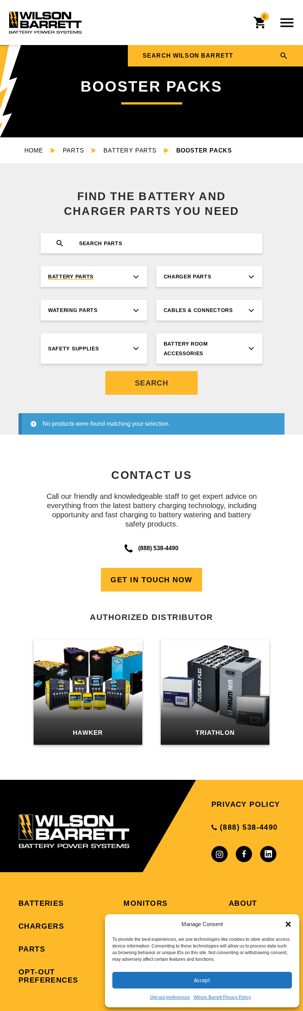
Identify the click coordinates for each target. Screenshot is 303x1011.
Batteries (41, 903)
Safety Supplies (73, 349)
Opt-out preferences (170, 997)
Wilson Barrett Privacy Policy (222, 997)
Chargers (41, 926)
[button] (288, 924)
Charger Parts (187, 277)
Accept (202, 980)
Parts (73, 150)
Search (151, 383)
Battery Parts (129, 150)
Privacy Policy (245, 804)
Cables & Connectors (198, 310)
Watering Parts (73, 310)
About (243, 903)
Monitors (145, 903)
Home (33, 150)
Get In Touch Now (151, 580)
